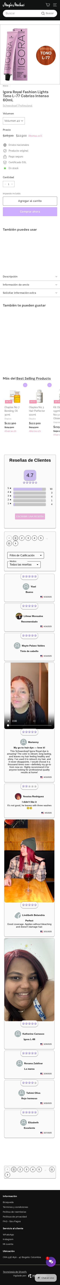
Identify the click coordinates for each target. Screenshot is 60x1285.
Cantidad (8, 177)
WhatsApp (8, 1234)
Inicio (5, 86)
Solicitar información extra (19, 292)
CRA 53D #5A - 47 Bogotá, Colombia (22, 1257)
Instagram (8, 1239)
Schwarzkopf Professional (17, 105)
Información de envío (16, 284)
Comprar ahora (30, 211)
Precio (7, 129)
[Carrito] (48, 5)
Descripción (10, 276)
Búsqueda (8, 1202)
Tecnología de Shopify (15, 1272)
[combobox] (30, 13)
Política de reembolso (14, 1212)
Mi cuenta (8, 1244)
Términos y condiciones (15, 1207)
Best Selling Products (33, 378)
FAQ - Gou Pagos (12, 1221)
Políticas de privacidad (15, 1216)
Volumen (8, 113)
